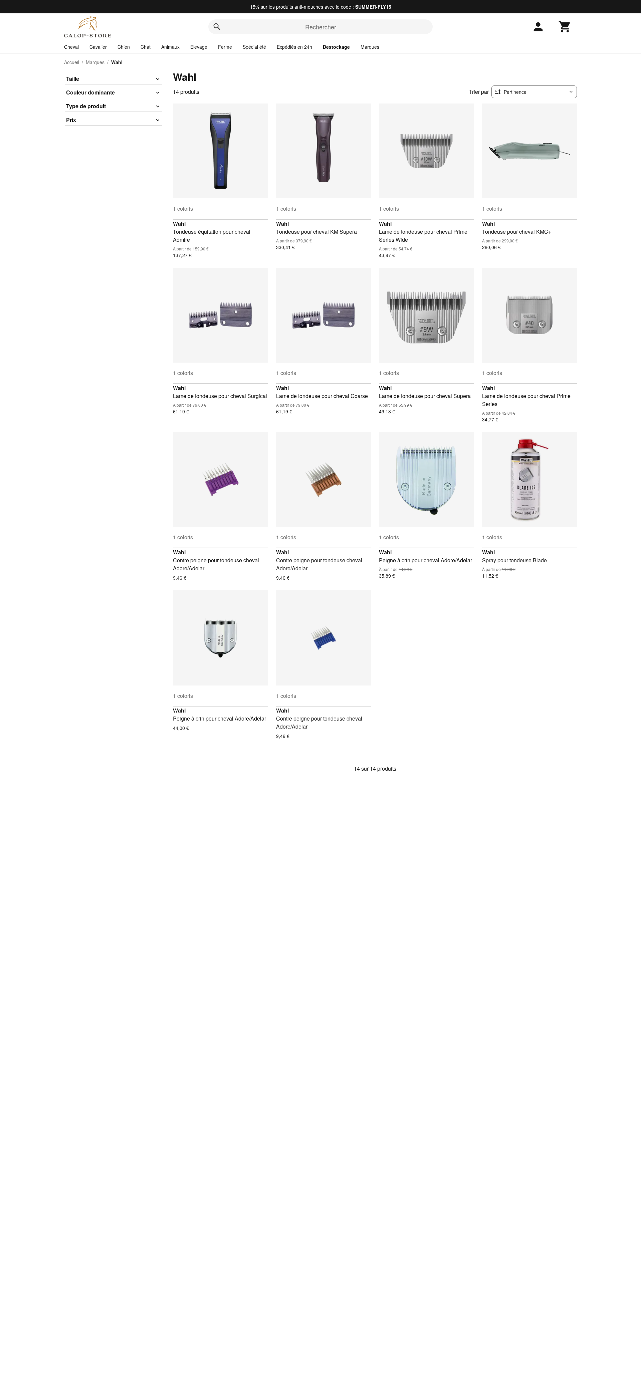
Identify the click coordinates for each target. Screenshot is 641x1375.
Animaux (170, 46)
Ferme (225, 46)
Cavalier (98, 46)
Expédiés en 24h (294, 46)
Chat (146, 46)
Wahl (179, 223)
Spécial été (254, 46)
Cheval (71, 46)
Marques (370, 46)
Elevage (198, 46)
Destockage (336, 46)
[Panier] (565, 26)
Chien (124, 46)
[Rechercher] (217, 26)
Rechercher (320, 26)
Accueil (71, 62)
